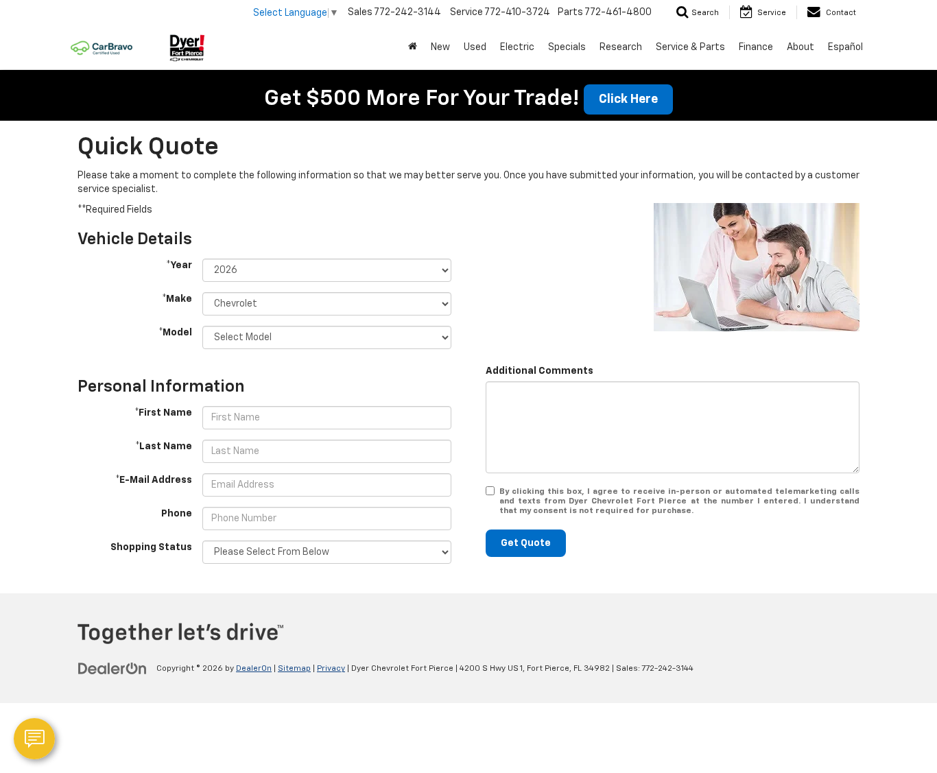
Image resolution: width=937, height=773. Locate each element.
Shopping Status (151, 547)
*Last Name (163, 446)
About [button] (800, 47)
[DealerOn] (112, 668)
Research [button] (621, 47)
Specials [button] (567, 47)
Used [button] (475, 47)
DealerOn (254, 669)
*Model (175, 332)
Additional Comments (539, 371)
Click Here (628, 99)
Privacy (331, 669)
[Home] (412, 47)
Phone (176, 514)
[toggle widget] (34, 738)
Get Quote (526, 543)
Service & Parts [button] (690, 47)
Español (845, 47)
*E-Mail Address (153, 480)
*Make (177, 299)
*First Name (163, 413)
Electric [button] (517, 47)
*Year (179, 265)
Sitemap (294, 669)
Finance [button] (756, 47)
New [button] (440, 47)
